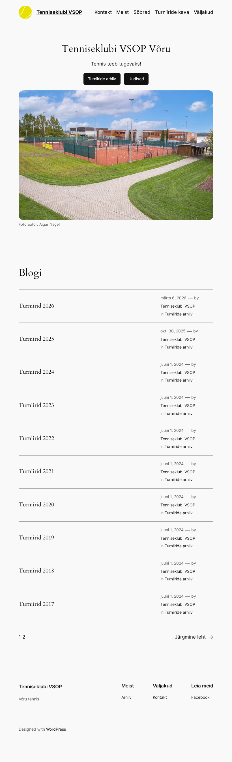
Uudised (136, 78)
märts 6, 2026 (173, 297)
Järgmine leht (194, 637)
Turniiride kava (172, 12)
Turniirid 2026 (36, 306)
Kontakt (103, 12)
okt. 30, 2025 (173, 330)
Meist (122, 12)
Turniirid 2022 (36, 438)
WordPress (56, 729)
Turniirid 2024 (36, 372)
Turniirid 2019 (36, 538)
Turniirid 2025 (36, 339)
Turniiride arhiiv (102, 78)
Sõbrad (142, 12)
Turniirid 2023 (36, 405)
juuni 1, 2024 (172, 364)
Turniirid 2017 (36, 604)
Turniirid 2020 (36, 505)
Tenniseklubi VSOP (59, 12)
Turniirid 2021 (36, 471)
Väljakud (203, 12)
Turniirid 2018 (36, 571)
